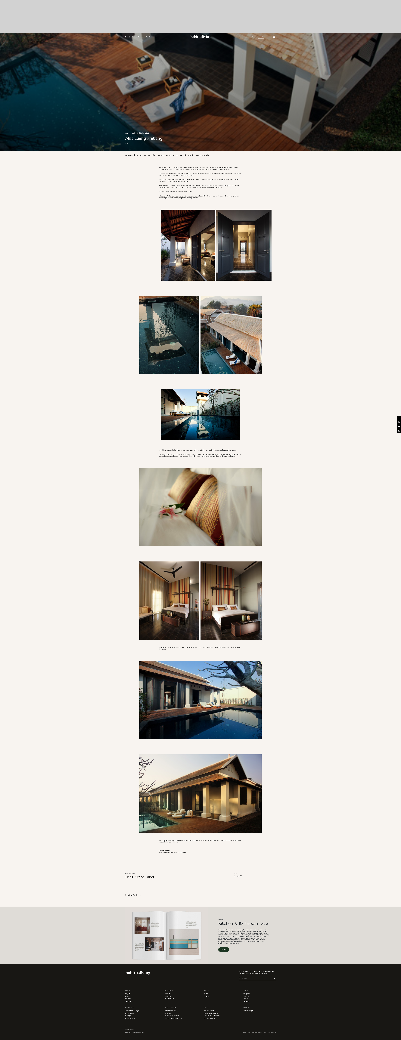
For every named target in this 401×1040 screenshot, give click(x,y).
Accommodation (130, 133)
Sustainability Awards (211, 1013)
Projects (127, 37)
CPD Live (168, 1013)
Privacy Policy (246, 1032)
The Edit (148, 37)
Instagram (246, 994)
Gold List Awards (209, 1018)
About (206, 994)
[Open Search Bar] (268, 37)
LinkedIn (245, 999)
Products (141, 37)
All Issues (168, 996)
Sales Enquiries (257, 1032)
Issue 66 (261, 37)
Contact (206, 996)
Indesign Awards (209, 1011)
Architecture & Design (132, 1011)
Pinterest (246, 1001)
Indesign (128, 1016)
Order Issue (223, 949)
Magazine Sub (169, 999)
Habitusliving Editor (143, 133)
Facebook (246, 996)
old (240, 876)
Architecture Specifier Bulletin (174, 1018)
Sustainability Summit (172, 1016)
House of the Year (249, 37)
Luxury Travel (129, 1013)
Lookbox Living (130, 1018)
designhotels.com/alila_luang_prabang (172, 852)
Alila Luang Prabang (166, 196)
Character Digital (248, 1011)
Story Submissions (270, 1032)
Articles (134, 37)
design (236, 876)
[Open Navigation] (274, 37)
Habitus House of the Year (212, 1016)
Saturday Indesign (170, 1011)
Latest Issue (168, 994)
